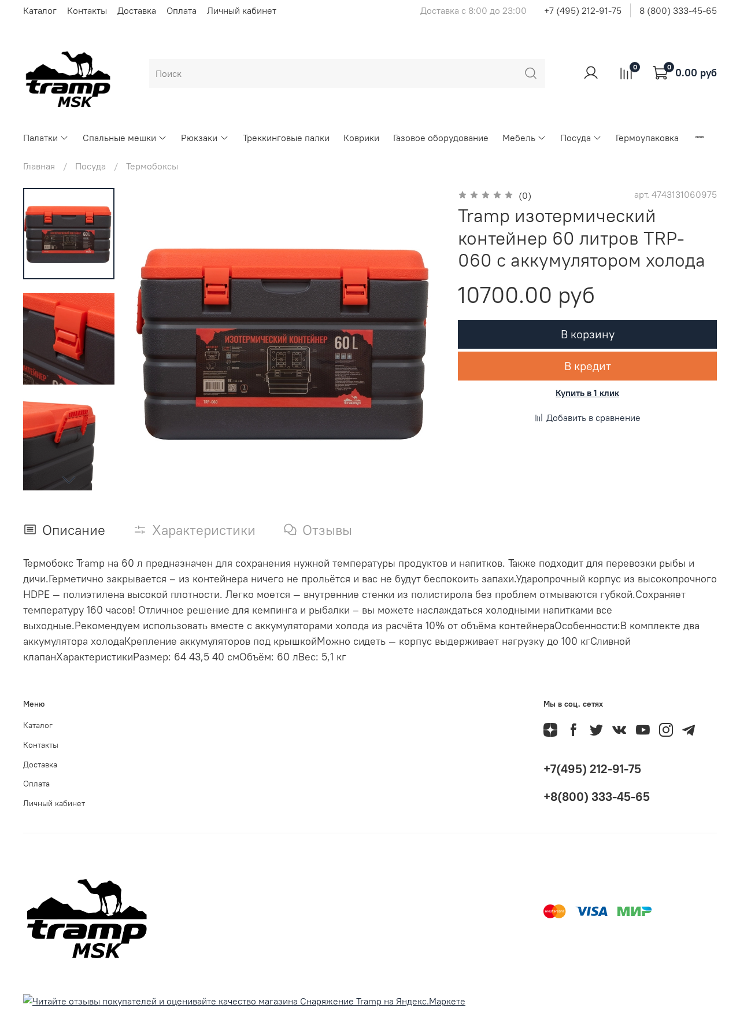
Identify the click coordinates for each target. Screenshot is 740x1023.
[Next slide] (69, 479)
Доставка (136, 10)
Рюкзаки (199, 137)
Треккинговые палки (286, 137)
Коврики (361, 137)
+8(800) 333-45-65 (596, 796)
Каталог (40, 10)
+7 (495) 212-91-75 (582, 10)
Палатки (40, 137)
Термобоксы (152, 166)
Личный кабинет (241, 10)
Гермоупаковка (647, 137)
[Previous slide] (156, 341)
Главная (39, 166)
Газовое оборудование (441, 137)
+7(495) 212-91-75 (592, 769)
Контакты (87, 10)
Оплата (181, 10)
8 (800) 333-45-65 (678, 10)
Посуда (575, 137)
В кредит (587, 366)
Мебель (518, 137)
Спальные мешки (119, 137)
